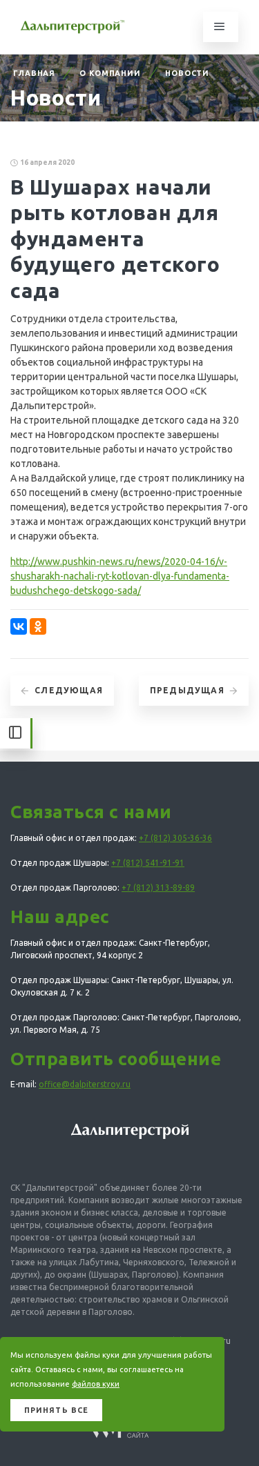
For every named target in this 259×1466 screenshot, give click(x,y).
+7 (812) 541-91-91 (147, 862)
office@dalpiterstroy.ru (85, 1084)
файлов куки (95, 1384)
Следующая (69, 690)
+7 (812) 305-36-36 (175, 837)
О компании (110, 73)
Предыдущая (187, 690)
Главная (34, 73)
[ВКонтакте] (18, 626)
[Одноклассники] (38, 626)
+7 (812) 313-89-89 (158, 887)
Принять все (56, 1410)
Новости (187, 73)
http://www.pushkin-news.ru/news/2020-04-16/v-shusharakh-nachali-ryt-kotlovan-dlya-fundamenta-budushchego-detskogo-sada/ (119, 576)
